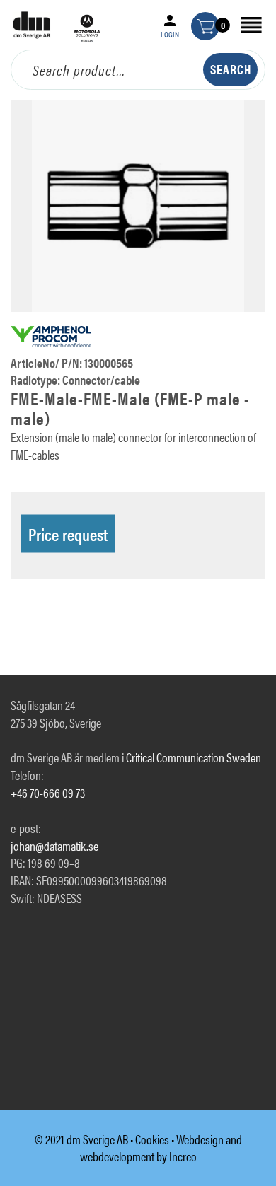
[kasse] (205, 26)
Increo (183, 1156)
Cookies (152, 1139)
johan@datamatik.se (54, 845)
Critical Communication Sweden (193, 757)
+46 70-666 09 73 (48, 792)
